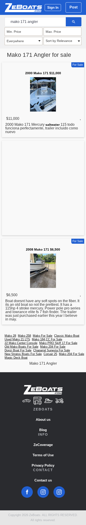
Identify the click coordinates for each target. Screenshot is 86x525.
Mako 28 (10, 335)
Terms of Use (43, 455)
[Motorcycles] (59, 401)
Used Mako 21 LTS (17, 339)
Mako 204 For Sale (52, 346)
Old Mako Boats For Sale (21, 346)
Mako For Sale (42, 335)
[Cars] (26, 401)
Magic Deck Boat (16, 357)
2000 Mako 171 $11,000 (43, 73)
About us (43, 419)
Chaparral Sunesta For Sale (51, 350)
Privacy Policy (43, 465)
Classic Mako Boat (66, 335)
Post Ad (73, 9)
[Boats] (48, 401)
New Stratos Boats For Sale (23, 354)
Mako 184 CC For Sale (47, 339)
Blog (43, 430)
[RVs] (37, 401)
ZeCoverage (43, 445)
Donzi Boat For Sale (18, 350)
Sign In (52, 7)
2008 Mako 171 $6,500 (43, 249)
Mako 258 (24, 335)
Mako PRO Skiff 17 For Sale (58, 343)
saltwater (52, 124)
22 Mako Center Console (21, 343)
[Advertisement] (43, 189)
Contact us (43, 480)
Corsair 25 (50, 354)
